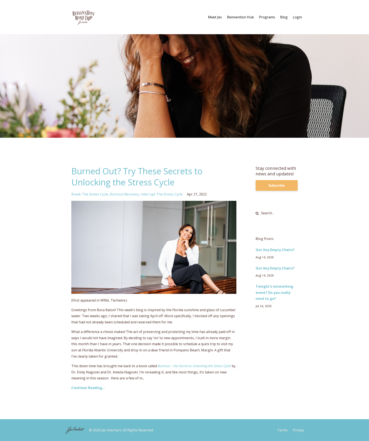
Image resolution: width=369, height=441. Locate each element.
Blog (284, 17)
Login (297, 17)
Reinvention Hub (240, 17)
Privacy (298, 430)
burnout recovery (124, 194)
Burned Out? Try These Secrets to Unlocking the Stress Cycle (137, 176)
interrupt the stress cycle (162, 194)
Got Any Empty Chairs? (275, 249)
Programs (267, 17)
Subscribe (276, 185)
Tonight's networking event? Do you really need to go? (274, 292)
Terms (282, 430)
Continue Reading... (88, 387)
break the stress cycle (89, 194)
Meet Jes (215, 17)
